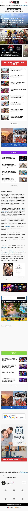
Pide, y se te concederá (8, 372)
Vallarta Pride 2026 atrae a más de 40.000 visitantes (18, 69)
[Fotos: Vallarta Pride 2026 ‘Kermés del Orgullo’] (5, 76)
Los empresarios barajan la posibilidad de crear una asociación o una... (9, 366)
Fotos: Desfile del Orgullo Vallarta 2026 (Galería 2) (17, 110)
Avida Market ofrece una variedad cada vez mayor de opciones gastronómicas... (9, 166)
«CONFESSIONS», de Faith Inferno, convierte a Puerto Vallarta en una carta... (8, 380)
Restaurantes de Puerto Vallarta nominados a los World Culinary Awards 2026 (9, 180)
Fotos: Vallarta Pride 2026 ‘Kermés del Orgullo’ (17, 76)
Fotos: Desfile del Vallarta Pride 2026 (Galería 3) (17, 103)
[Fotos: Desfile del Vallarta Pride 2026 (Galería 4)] (5, 97)
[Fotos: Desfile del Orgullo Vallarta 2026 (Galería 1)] (5, 117)
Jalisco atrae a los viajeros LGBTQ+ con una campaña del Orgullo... (9, 359)
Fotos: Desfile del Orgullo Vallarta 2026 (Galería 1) (17, 117)
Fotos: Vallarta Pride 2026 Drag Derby (18, 90)
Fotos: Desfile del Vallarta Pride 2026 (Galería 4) (17, 96)
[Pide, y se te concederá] (23, 373)
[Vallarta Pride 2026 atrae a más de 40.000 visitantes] (5, 70)
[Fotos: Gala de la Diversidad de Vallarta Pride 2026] (5, 83)
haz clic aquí (4, 247)
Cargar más (13, 123)
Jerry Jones (3, 42)
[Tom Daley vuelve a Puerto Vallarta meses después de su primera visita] (14, 41)
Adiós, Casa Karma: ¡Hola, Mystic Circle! (14, 11)
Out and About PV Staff (5, 26)
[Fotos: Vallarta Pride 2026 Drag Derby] (5, 90)
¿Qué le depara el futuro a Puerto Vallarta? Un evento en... (8, 159)
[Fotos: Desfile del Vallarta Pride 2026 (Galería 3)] (5, 103)
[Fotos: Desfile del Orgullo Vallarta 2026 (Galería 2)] (5, 110)
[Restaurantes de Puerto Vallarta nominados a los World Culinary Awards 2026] (23, 179)
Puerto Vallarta (10, 251)
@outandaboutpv (11, 482)
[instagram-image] (5, 490)
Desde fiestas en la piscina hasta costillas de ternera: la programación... (9, 173)
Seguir (24, 482)
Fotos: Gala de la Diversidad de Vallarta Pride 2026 (18, 83)
